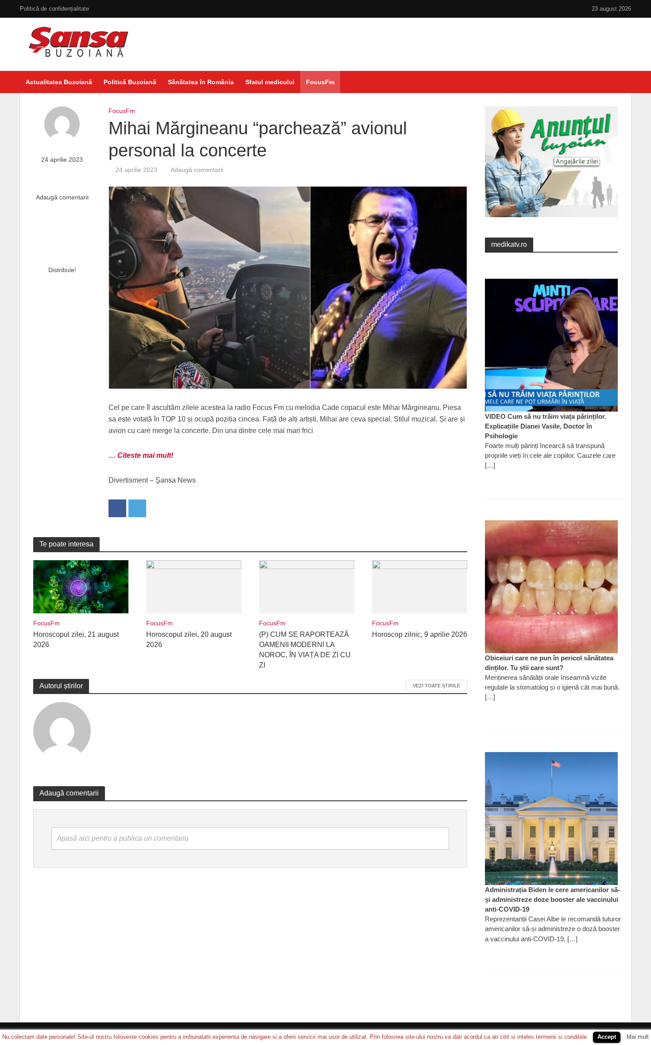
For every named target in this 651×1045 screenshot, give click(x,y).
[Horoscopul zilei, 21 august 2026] (80, 586)
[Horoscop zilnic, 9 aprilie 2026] (419, 586)
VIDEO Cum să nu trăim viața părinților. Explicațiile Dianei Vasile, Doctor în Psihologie (545, 426)
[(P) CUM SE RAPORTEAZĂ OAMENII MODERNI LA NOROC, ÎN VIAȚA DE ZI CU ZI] (306, 586)
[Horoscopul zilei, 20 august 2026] (193, 586)
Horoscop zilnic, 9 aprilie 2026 (419, 634)
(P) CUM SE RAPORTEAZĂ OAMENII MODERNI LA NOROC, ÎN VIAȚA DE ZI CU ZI (305, 650)
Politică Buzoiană (130, 82)
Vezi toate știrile (436, 685)
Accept (606, 1036)
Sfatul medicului (269, 82)
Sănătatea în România (201, 82)
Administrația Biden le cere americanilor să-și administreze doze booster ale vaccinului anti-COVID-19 (552, 899)
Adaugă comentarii (62, 197)
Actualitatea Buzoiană (59, 82)
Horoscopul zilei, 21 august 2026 (76, 639)
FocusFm (320, 82)
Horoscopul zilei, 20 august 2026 (189, 639)
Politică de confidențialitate (54, 8)
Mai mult (638, 1036)
